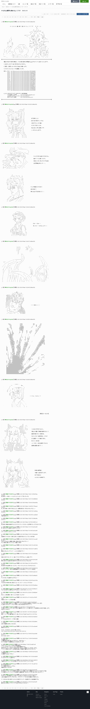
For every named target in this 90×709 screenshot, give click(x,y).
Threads (45, 699)
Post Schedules (47, 706)
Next (38, 17)
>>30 (2, 598)
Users (45, 704)
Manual (75, 1)
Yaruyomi (37, 694)
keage (61, 694)
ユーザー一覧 (50, 4)
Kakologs (46, 701)
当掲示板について (11, 4)
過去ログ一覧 (33, 4)
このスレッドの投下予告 (82, 14)
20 (34, 17)
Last (42, 17)
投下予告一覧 (59, 4)
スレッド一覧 (25, 4)
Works (45, 702)
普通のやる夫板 (5, 1)
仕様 (19, 4)
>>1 (10, 608)
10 (25, 17)
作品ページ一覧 (42, 4)
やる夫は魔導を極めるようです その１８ (14, 10)
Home (45, 694)
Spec (45, 697)
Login (85, 1)
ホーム (4, 4)
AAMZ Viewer (38, 695)
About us (46, 695)
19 (31, 17)
